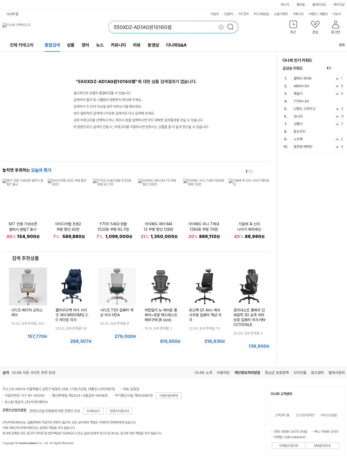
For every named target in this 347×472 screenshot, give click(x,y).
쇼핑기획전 (281, 14)
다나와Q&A (176, 45)
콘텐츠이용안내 (119, 411)
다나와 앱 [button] (12, 14)
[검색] (232, 27)
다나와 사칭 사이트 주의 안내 (33, 372)
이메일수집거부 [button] (288, 446)
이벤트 (313, 14)
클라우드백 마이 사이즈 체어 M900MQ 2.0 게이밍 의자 (72, 315)
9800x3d (301, 86)
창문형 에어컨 (303, 147)
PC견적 (244, 14)
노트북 (298, 139)
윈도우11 (300, 131)
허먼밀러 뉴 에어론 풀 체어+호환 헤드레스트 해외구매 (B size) (160, 315)
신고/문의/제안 (305, 415)
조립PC (229, 14)
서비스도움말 (328, 415)
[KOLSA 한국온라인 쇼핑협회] (12, 455)
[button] (293, 28)
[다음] (266, 171)
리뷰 (137, 45)
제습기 (298, 94)
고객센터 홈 (282, 415)
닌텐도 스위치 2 (304, 109)
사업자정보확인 (168, 396)
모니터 (298, 116)
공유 (342, 45)
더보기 (337, 14)
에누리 (285, 4)
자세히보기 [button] (93, 411)
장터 (85, 45)
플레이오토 (319, 4)
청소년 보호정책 (277, 372)
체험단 (324, 14)
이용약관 (223, 372)
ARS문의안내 (322, 446)
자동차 (215, 14)
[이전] (259, 171)
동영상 (153, 45)
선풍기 (298, 124)
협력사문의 (337, 372)
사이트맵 (299, 372)
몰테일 (301, 4)
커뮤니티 (298, 14)
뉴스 (100, 45)
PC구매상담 (261, 14)
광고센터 (317, 372)
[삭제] (221, 27)
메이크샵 (338, 4)
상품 (71, 45)
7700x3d (301, 101)
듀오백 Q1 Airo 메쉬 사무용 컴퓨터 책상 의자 (205, 315)
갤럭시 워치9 (302, 78)
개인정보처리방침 (247, 372)
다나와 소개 (203, 372)
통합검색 (52, 45)
